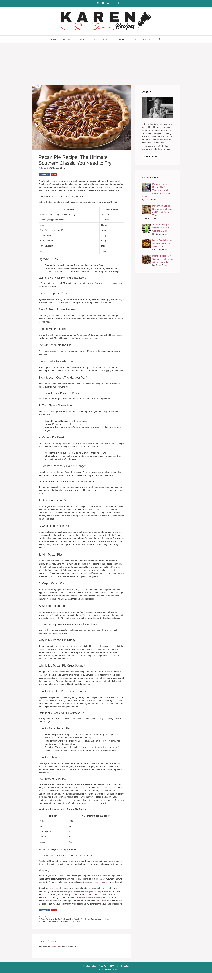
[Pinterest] (103, 3)
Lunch (82, 39)
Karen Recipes (101, 882)
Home (53, 39)
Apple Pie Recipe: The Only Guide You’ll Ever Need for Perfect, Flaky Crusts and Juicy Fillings (75, 919)
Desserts (107, 39)
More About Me (151, 156)
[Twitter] (108, 3)
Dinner (94, 39)
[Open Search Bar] (160, 39)
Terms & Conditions (123, 966)
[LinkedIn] (113, 3)
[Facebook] (93, 3)
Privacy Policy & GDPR (106, 966)
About (94, 966)
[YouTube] (118, 3)
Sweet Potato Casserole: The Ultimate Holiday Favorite (60, 921)
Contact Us (147, 39)
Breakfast (68, 39)
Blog (133, 39)
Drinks (122, 39)
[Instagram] (98, 3)
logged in (54, 947)
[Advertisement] (106, 61)
